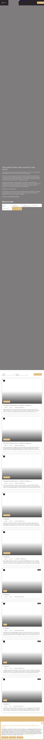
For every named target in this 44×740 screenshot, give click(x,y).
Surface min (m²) (6, 208)
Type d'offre (4, 204)
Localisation (24, 204)
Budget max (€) (35, 205)
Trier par (17, 373)
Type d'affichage (4, 373)
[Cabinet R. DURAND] (26, 2)
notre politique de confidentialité (28, 734)
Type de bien (14, 204)
